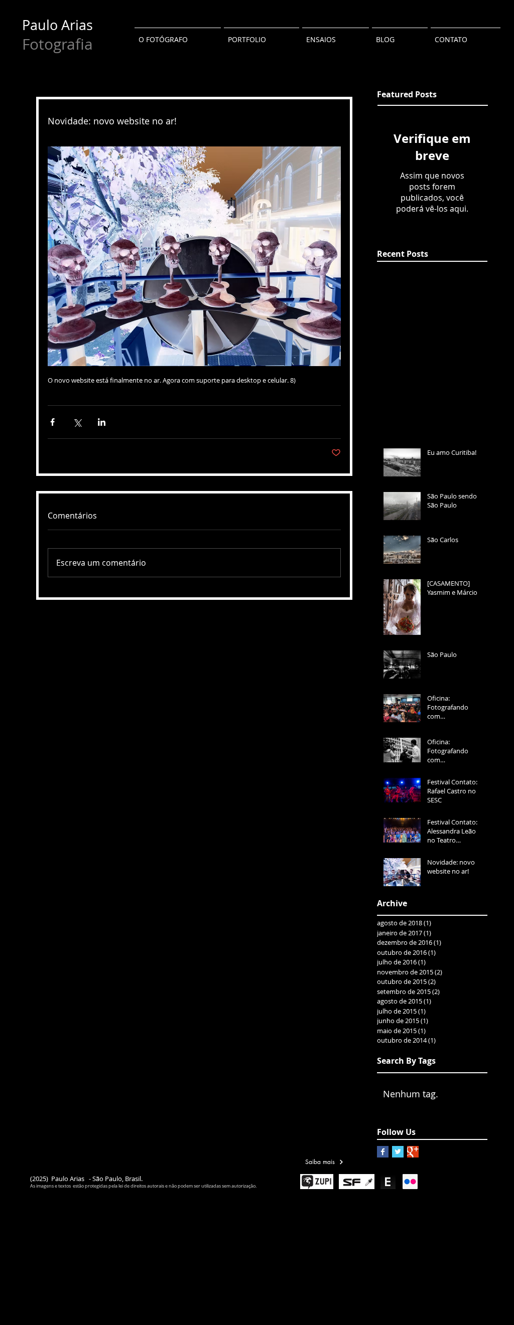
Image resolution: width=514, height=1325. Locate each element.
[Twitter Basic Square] (398, 1151)
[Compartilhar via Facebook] (52, 422)
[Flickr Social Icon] (410, 1181)
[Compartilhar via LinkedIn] (101, 422)
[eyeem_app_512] (388, 1181)
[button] (177, 35)
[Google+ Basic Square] (413, 1151)
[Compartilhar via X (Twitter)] (77, 422)
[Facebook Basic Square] (383, 1151)
